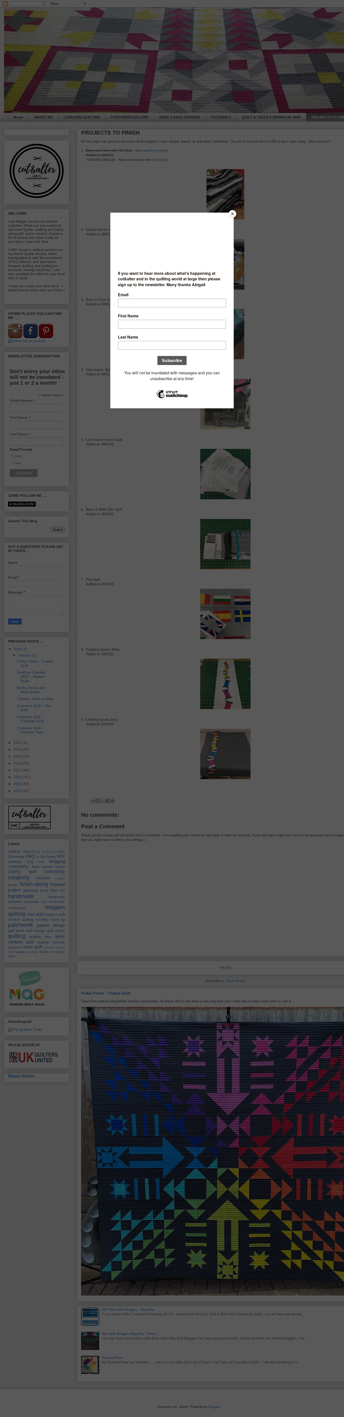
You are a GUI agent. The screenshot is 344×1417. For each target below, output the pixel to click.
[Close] (232, 214)
